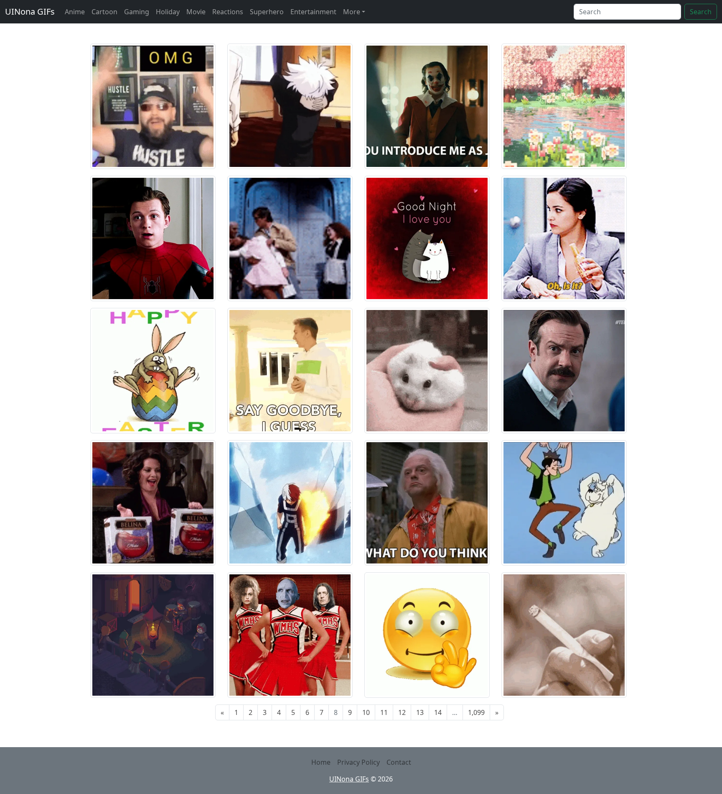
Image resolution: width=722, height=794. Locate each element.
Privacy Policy (358, 762)
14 (438, 712)
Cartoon (104, 11)
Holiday (168, 11)
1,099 (476, 712)
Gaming (136, 11)
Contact (398, 762)
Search (701, 11)
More (351, 11)
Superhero (267, 11)
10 (366, 712)
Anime (75, 11)
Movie (196, 11)
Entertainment (313, 11)
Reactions (227, 11)
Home (320, 762)
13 (420, 712)
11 (384, 712)
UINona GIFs (30, 11)
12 (402, 712)
